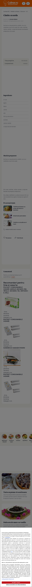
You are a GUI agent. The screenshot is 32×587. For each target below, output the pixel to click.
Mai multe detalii (7, 537)
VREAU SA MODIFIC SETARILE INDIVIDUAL (16, 584)
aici (12, 551)
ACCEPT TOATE (16, 582)
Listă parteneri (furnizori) (8, 579)
